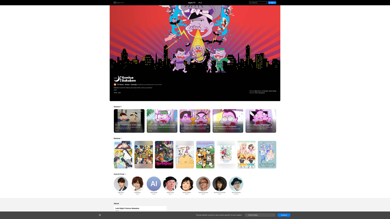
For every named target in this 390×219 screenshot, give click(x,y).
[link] (118, 138)
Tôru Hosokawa (260, 93)
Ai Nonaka (265, 91)
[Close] (100, 215)
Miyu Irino (258, 91)
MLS (200, 3)
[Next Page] (278, 121)
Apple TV (191, 3)
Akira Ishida (272, 91)
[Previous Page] (111, 121)
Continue (284, 215)
